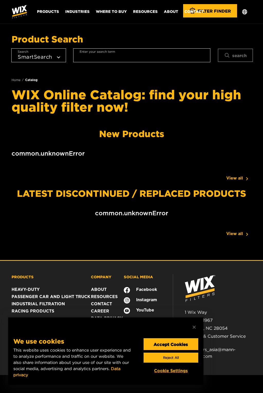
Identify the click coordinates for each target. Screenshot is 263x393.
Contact (194, 11)
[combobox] (141, 55)
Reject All (171, 357)
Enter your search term (97, 51)
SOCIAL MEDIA (138, 276)
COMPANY (101, 276)
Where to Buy (111, 11)
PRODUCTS (23, 276)
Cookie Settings (171, 370)
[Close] (194, 327)
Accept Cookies (171, 344)
